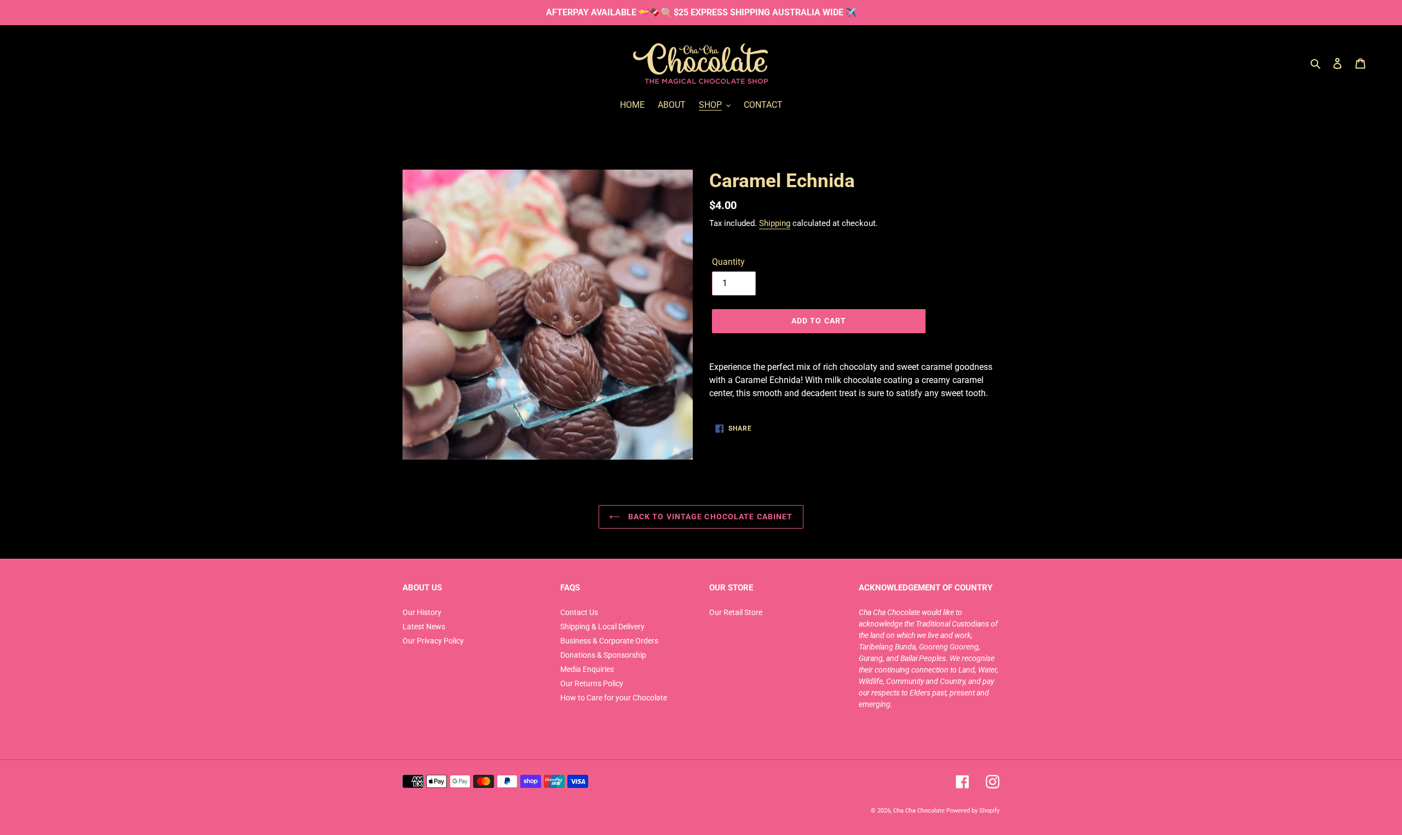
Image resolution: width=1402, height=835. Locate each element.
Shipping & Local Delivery (602, 626)
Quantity (728, 262)
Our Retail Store (735, 612)
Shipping (774, 223)
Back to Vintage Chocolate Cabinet (708, 516)
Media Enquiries (587, 669)
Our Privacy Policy (433, 640)
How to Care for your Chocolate (613, 697)
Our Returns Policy (591, 683)
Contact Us (579, 612)
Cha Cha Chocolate (919, 810)
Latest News (424, 626)
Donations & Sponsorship (603, 655)
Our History (422, 612)
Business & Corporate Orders (609, 640)
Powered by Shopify (972, 810)
